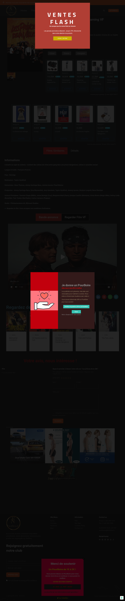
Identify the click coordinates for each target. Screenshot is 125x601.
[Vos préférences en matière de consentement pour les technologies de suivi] (122, 598)
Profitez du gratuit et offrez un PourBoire (76, 306)
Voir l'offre (62, 38)
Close (76, 311)
